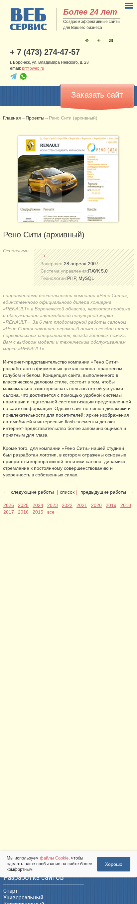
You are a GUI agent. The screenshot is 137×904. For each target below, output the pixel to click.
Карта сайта (99, 40)
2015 (38, 512)
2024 (38, 505)
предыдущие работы (103, 492)
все (51, 512)
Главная (87, 40)
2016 (23, 512)
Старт (10, 891)
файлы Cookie (54, 858)
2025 (23, 505)
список (67, 492)
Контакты (111, 40)
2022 (67, 505)
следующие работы (32, 492)
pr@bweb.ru (33, 68)
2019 (111, 505)
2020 (96, 505)
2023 (52, 505)
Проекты (35, 118)
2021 (81, 505)
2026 (8, 505)
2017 (8, 512)
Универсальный (23, 897)
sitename (28, 19)
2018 (125, 505)
